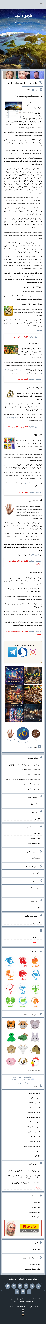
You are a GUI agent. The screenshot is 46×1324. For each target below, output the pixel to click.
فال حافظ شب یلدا (34, 1212)
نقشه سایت (12, 1306)
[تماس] (13, 1286)
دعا (39, 892)
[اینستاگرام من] (20, 1286)
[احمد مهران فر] (37, 75)
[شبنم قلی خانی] (9, 75)
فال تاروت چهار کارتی (33, 1117)
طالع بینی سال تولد (34, 1070)
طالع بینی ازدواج (10, 417)
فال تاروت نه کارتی (34, 1131)
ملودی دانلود (23, 15)
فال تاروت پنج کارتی (33, 1122)
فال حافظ (19, 369)
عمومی (30, 747)
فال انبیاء (37, 818)
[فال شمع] (14, 695)
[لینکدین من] (17, 1291)
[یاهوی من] (38, 1286)
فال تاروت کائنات (34, 1102)
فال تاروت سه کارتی (33, 1112)
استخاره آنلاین (35, 803)
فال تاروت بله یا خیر (33, 1150)
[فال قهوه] (33, 695)
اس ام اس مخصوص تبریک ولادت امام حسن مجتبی (24, 764)
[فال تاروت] (33, 676)
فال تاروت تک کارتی (33, 1107)
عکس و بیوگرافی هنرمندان (31, 1269)
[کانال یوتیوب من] (23, 1291)
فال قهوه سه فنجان (34, 838)
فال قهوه (37, 833)
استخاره (39, 330)
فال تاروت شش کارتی (33, 1126)
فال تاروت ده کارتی (34, 1136)
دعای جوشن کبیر (34, 888)
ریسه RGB (36, 937)
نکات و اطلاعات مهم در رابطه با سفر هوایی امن (26, 1182)
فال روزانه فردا (35, 1264)
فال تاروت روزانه (34, 1092)
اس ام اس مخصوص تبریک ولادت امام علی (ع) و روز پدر (23, 779)
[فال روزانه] (14, 676)
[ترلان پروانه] (23, 75)
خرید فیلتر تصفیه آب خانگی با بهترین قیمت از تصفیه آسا (22, 1170)
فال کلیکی (36, 907)
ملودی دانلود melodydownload (22, 83)
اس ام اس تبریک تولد (33, 774)
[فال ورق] (14, 713)
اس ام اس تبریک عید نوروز (31, 783)
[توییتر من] (7, 1286)
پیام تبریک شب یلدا (34, 1217)
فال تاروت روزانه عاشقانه (32, 1146)
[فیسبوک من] (26, 1286)
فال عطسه (36, 1249)
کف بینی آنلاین (35, 554)
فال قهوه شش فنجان (33, 843)
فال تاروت (26, 483)
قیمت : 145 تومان (23, 1079)
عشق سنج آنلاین (34, 922)
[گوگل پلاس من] (29, 1291)
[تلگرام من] (32, 1286)
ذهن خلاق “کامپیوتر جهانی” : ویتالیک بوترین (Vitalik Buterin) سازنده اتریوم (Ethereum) (25, 1176)
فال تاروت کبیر (35, 1097)
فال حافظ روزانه (35, 1207)
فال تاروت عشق (35, 1141)
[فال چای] (33, 713)
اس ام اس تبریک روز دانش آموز (30, 769)
